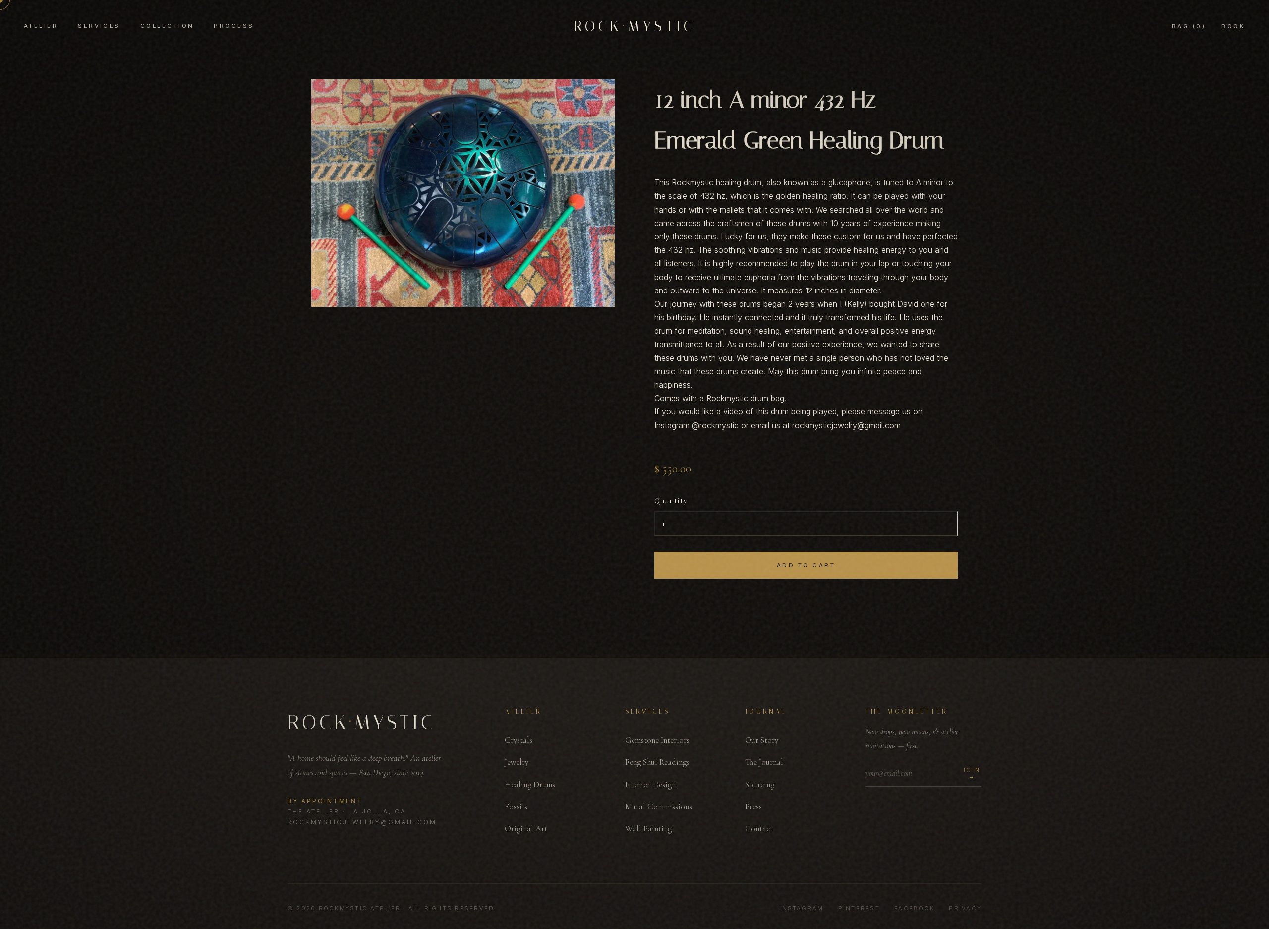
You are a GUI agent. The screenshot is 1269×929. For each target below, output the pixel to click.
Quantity (671, 501)
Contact (759, 828)
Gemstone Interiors (657, 740)
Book (1233, 26)
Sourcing (759, 784)
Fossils (516, 806)
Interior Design (650, 784)
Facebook (914, 908)
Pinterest (859, 908)
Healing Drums (530, 784)
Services (99, 25)
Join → (972, 773)
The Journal (764, 762)
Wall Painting (648, 828)
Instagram (801, 908)
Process (234, 25)
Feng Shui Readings (657, 762)
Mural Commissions (658, 806)
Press (753, 806)
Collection (167, 25)
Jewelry (516, 762)
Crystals (518, 740)
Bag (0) (1189, 26)
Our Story (761, 740)
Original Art (526, 828)
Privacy (965, 908)
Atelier (41, 25)
